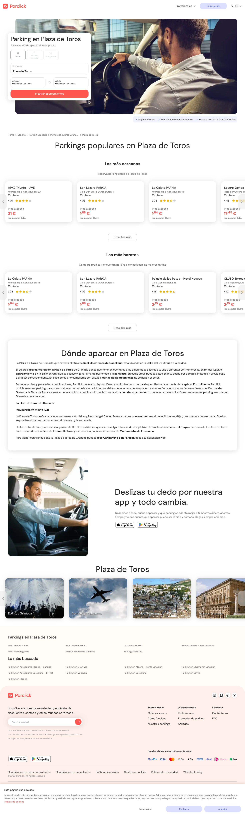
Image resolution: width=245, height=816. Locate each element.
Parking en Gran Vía (76, 666)
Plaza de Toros (90, 134)
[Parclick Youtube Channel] (234, 695)
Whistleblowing (192, 772)
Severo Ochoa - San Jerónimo (198, 645)
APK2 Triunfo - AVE (18, 645)
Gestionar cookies (135, 772)
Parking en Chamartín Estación (198, 666)
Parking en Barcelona (135, 672)
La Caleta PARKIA (133, 645)
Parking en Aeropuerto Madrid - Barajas (29, 666)
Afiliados (183, 724)
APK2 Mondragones (18, 651)
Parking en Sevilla (191, 672)
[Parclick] (14, 6)
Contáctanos (220, 713)
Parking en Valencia (76, 672)
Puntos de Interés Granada (64, 134)
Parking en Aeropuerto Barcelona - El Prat (30, 672)
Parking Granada (38, 134)
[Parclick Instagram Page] (214, 695)
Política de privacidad (164, 772)
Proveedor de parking (191, 718)
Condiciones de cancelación (73, 772)
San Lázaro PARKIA (76, 645)
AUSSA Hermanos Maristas (80, 651)
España (22, 134)
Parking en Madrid (17, 678)
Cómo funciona (157, 718)
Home (11, 134)
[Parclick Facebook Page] (227, 695)
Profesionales (186, 713)
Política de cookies (107, 772)
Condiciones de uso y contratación (29, 772)
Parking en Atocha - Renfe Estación (143, 666)
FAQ (214, 718)
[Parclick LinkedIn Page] (221, 695)
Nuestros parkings (159, 724)
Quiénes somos (157, 713)
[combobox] (52, 71)
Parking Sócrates (133, 651)
